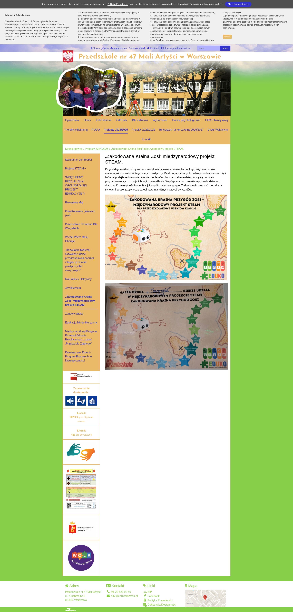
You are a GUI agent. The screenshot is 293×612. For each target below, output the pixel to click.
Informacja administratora (176, 48)
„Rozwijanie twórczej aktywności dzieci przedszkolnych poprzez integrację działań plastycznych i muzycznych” (79, 260)
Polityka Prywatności (160, 600)
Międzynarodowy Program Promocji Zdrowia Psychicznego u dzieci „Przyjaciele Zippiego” (81, 337)
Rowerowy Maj (74, 202)
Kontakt (146, 139)
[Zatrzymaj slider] (90, 108)
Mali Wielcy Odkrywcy (78, 279)
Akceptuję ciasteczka (238, 4)
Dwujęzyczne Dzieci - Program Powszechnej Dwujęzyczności (78, 356)
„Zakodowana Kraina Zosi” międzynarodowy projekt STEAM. (80, 300)
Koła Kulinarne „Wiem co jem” (80, 213)
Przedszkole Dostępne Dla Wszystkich (81, 226)
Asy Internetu (73, 287)
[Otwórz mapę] (205, 598)
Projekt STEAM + (75, 168)
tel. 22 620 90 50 (120, 591)
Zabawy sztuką (74, 313)
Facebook (153, 596)
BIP (149, 591)
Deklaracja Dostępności (161, 604)
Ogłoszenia (72, 120)
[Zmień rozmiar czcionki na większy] (142, 48)
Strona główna (101, 48)
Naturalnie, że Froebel (78, 159)
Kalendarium (103, 120)
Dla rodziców (140, 120)
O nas (87, 120)
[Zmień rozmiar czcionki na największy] (144, 48)
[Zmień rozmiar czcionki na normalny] (140, 48)
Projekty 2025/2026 (143, 129)
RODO (96, 129)
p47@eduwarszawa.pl (124, 596)
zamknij (227, 37)
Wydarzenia (160, 120)
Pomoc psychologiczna (186, 120)
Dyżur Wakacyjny (218, 129)
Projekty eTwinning (76, 129)
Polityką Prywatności (118, 4)
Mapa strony (120, 48)
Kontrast (154, 48)
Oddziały (121, 120)
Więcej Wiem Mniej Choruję (76, 239)
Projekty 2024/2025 (116, 129)
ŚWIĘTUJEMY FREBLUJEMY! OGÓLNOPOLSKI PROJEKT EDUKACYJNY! (76, 185)
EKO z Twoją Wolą (216, 120)
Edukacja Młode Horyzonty (81, 322)
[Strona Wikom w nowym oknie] (70, 609)
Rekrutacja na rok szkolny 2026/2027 (181, 129)
